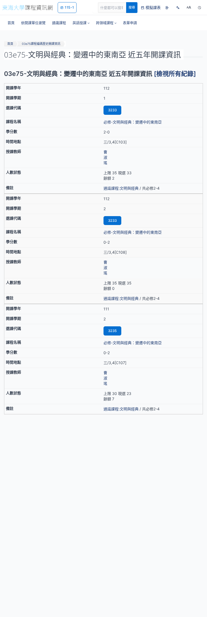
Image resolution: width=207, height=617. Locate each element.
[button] (81, 22)
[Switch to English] (177, 7)
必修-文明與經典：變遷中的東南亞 (133, 122)
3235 (112, 330)
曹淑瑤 (105, 157)
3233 (112, 110)
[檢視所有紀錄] (175, 74)
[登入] (167, 7)
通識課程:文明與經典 (121, 188)
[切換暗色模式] (199, 7)
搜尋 (132, 7)
